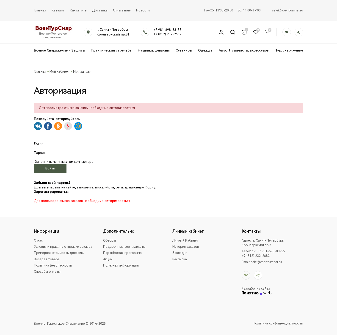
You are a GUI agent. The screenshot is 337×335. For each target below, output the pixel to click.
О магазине (122, 10)
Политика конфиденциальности (278, 323)
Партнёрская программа (122, 253)
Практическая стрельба (111, 50)
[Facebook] (48, 126)
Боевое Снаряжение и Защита (59, 50)
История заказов (185, 246)
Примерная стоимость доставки (59, 253)
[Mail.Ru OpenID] (78, 126)
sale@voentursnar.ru (287, 10)
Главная (40, 10)
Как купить (78, 10)
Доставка (100, 10)
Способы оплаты (47, 271)
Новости (143, 10)
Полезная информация (121, 265)
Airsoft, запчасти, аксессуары (244, 50)
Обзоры (109, 240)
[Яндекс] (68, 126)
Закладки (179, 253)
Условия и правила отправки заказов (63, 246)
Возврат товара (47, 259)
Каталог (58, 10)
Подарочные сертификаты (124, 246)
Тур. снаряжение (289, 50)
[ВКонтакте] (38, 126)
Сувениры (184, 50)
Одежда (205, 50)
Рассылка (179, 259)
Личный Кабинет (185, 240)
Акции (108, 259)
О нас (38, 240)
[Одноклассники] (58, 126)
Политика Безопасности (53, 265)
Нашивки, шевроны (154, 50)
